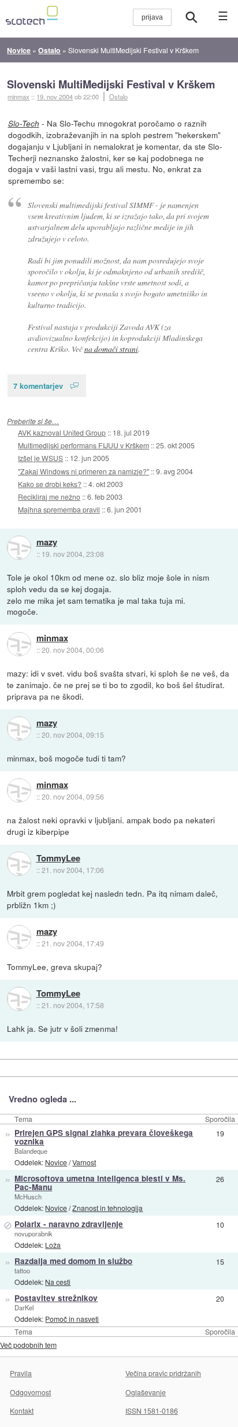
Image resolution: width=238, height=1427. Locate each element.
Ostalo (118, 96)
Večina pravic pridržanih (163, 1373)
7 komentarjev (38, 385)
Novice (56, 1162)
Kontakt (22, 1410)
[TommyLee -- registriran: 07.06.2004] (19, 864)
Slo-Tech (23, 123)
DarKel (24, 1307)
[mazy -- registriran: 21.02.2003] (19, 548)
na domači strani (111, 348)
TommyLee (58, 858)
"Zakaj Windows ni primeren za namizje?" (83, 471)
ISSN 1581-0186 (151, 1410)
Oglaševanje (145, 1392)
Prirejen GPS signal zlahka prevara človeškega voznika (103, 1137)
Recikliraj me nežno (49, 496)
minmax (52, 638)
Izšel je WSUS (40, 458)
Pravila (21, 1373)
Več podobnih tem (28, 1345)
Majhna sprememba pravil (59, 509)
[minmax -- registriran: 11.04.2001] (19, 644)
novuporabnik (33, 1233)
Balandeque (30, 1150)
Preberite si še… (33, 421)
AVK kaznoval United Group (62, 432)
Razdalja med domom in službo (73, 1260)
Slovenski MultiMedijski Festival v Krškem (111, 84)
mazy (46, 542)
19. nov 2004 (54, 96)
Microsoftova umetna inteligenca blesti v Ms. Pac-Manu (99, 1182)
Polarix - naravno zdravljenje (68, 1223)
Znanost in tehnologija (107, 1208)
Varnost (84, 1162)
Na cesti (57, 1282)
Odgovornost (30, 1392)
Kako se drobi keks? (49, 484)
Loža (53, 1245)
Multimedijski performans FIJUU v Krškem (83, 445)
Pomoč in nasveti (72, 1319)
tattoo (22, 1270)
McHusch (28, 1196)
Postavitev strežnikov (56, 1297)
